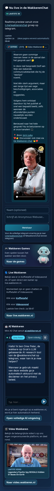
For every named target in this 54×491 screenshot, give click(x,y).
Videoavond (22, 304)
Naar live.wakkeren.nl (19, 315)
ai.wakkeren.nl (33, 330)
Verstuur (27, 227)
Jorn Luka (28, 135)
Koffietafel (22, 298)
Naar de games (15, 261)
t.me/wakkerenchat (16, 25)
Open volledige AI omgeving (23, 418)
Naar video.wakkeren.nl (20, 482)
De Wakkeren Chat (23, 140)
